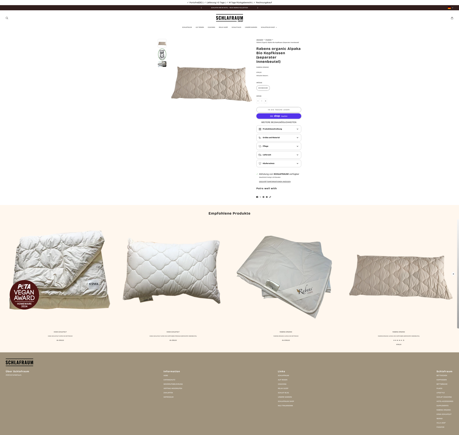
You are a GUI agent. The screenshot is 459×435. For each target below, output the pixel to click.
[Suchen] (7, 18)
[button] (270, 197)
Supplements (442, 406)
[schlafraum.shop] (229, 18)
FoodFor (440, 427)
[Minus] (258, 101)
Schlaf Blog (283, 393)
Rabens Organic (444, 410)
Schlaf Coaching (444, 397)
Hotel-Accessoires (445, 401)
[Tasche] (452, 18)
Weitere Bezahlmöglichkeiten (278, 122)
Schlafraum (283, 375)
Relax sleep (283, 388)
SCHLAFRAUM (281, 174)
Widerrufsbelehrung (173, 384)
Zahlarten (168, 393)
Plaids (439, 388)
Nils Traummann (285, 406)
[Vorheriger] (201, 8)
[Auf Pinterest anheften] (263, 197)
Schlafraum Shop (286, 401)
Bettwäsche (442, 384)
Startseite (259, 40)
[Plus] (265, 101)
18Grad (440, 419)
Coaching (282, 384)
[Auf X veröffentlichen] (260, 197)
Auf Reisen (282, 380)
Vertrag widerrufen (173, 388)
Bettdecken (442, 375)
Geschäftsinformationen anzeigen (275, 182)
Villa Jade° (441, 423)
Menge (258, 96)
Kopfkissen (442, 380)
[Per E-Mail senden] (266, 197)
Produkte (268, 40)
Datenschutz (169, 380)
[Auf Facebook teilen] (257, 197)
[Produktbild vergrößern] (210, 81)
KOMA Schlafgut (444, 414)
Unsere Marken (285, 397)
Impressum (169, 397)
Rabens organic (262, 67)
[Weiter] (257, 8)
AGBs (166, 375)
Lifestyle (441, 393)
